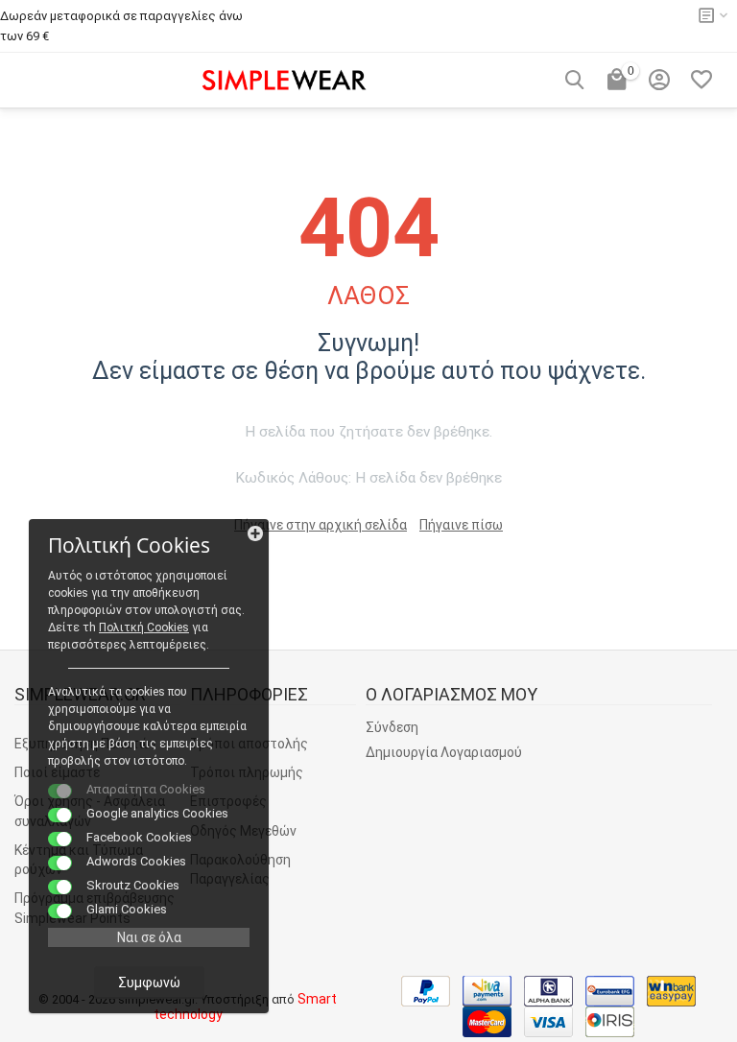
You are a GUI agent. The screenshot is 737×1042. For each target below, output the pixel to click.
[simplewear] (284, 77)
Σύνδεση (392, 727)
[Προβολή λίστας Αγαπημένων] (701, 80)
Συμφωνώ (149, 982)
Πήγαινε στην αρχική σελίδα (320, 525)
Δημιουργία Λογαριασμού (444, 752)
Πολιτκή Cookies (144, 627)
